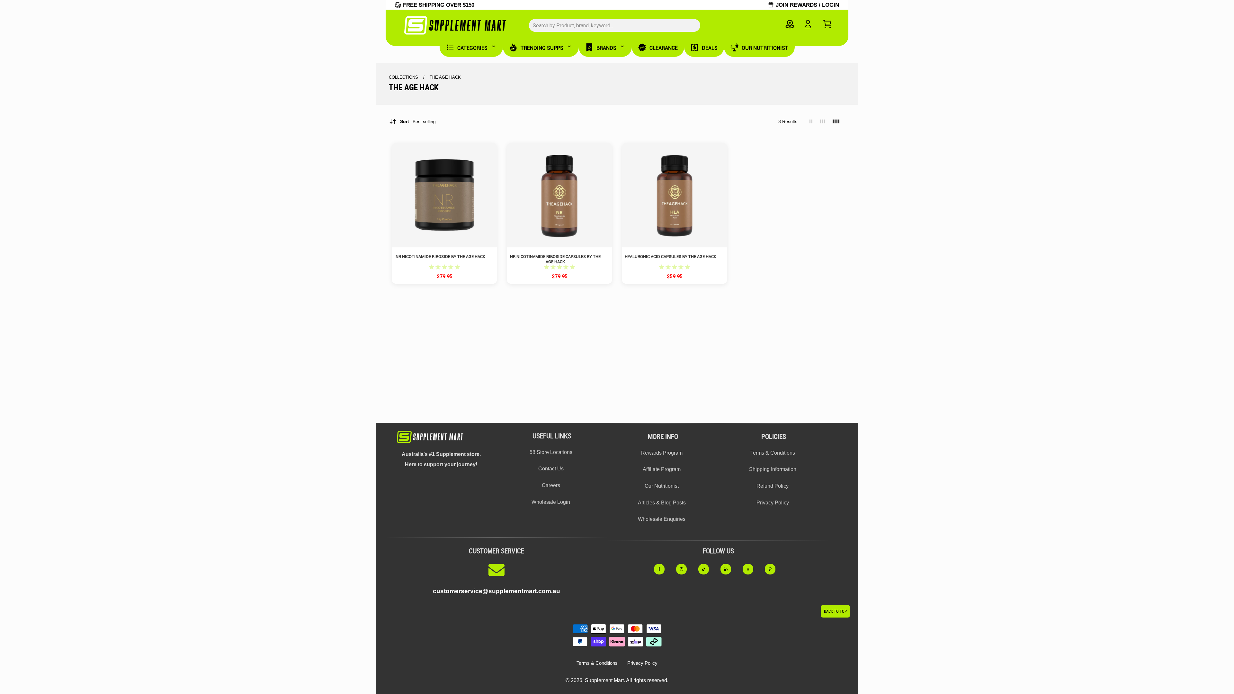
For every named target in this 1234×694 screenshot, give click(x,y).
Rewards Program (662, 453)
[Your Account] (807, 24)
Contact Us (551, 468)
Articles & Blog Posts (662, 502)
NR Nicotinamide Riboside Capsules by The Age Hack (555, 259)
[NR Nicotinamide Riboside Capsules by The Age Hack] (559, 195)
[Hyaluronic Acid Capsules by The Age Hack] (674, 195)
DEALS (710, 48)
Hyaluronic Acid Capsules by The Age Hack (670, 256)
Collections (404, 77)
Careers (551, 485)
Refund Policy (772, 486)
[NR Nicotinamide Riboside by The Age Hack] (444, 195)
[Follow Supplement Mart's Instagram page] (685, 569)
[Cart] (827, 24)
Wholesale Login (551, 502)
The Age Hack (445, 77)
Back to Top (835, 611)
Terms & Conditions (772, 453)
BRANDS (606, 48)
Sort (418, 121)
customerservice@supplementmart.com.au (496, 591)
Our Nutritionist (662, 486)
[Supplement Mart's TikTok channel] (707, 569)
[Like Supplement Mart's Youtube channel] (751, 569)
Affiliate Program (662, 469)
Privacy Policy (772, 502)
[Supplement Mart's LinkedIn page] (729, 569)
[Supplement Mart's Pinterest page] (773, 569)
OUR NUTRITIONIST (765, 48)
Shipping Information (772, 469)
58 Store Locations (551, 452)
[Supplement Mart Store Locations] (789, 24)
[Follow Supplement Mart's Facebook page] (663, 569)
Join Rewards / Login (807, 5)
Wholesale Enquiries (661, 519)
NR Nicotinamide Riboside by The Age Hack (440, 256)
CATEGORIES (472, 48)
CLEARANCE (663, 48)
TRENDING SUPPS (542, 48)
